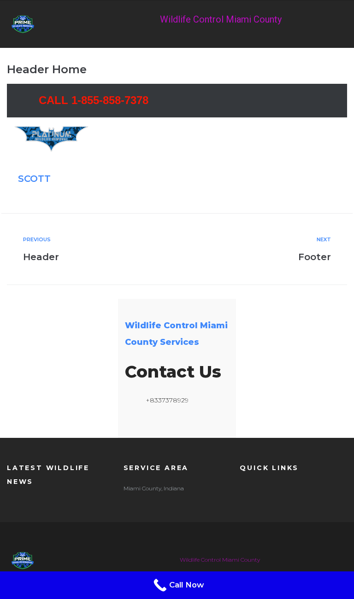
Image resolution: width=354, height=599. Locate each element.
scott (34, 178)
